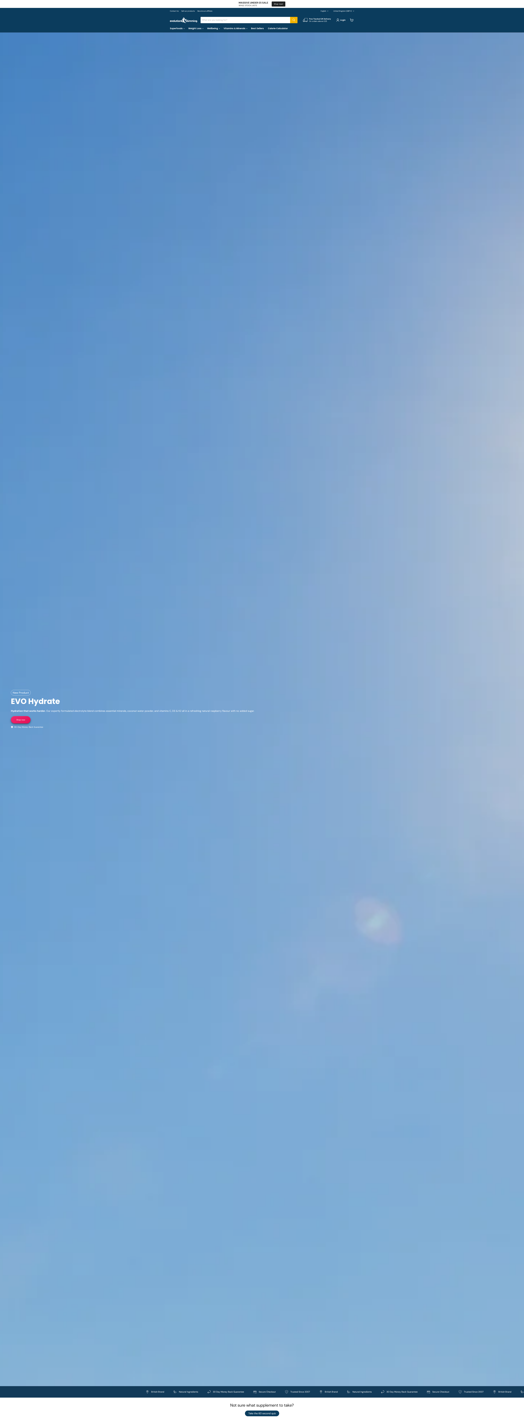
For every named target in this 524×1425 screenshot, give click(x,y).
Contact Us (174, 11)
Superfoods (176, 28)
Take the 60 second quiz (262, 1413)
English (323, 11)
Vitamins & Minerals (235, 28)
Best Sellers (257, 28)
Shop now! (278, 4)
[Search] (293, 20)
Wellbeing (212, 28)
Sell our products (188, 11)
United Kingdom (342, 11)
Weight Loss (195, 28)
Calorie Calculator (278, 28)
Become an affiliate (204, 11)
